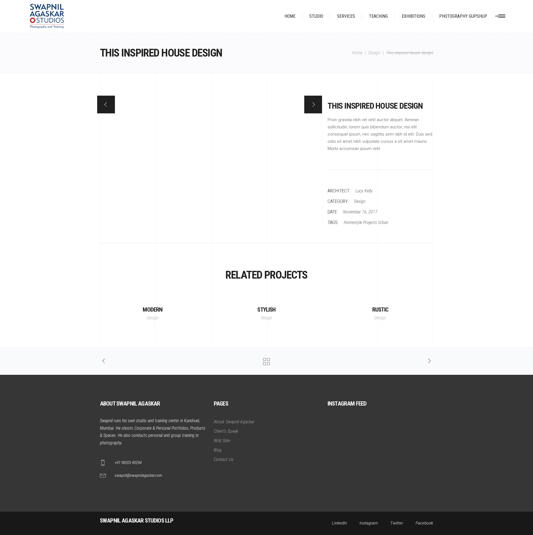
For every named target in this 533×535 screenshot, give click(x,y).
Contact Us (223, 459)
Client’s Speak (226, 431)
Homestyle (353, 222)
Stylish (266, 309)
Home (357, 52)
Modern (152, 309)
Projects (370, 222)
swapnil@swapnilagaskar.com (138, 475)
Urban (383, 222)
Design (374, 52)
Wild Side (222, 440)
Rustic (380, 309)
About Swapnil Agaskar (234, 421)
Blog (218, 450)
